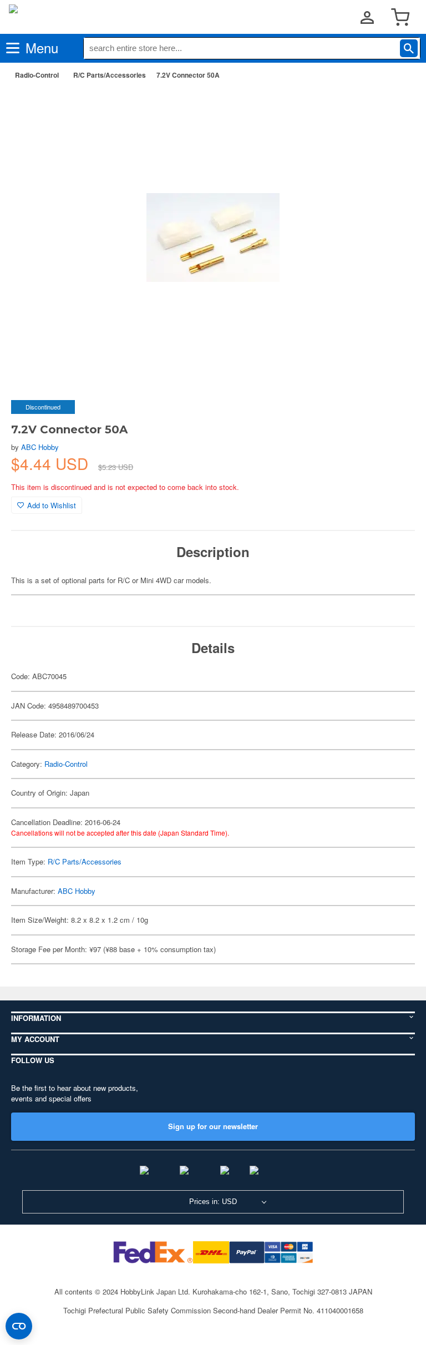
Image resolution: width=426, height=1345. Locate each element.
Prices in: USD (213, 1201)
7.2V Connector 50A (188, 75)
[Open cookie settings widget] (19, 1326)
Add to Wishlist (51, 505)
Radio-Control (37, 75)
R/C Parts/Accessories (109, 75)
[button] (395, 106)
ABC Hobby (40, 447)
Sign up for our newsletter (213, 1126)
